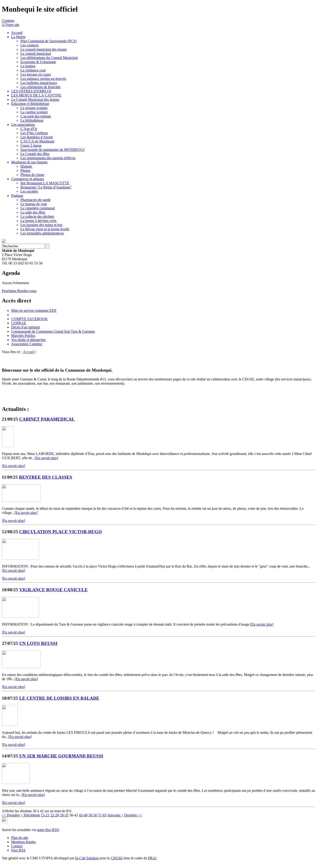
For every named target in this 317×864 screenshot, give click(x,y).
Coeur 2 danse (31, 145)
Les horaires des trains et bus (41, 225)
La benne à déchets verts (38, 221)
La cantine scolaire (34, 112)
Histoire (26, 166)
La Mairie (18, 37)
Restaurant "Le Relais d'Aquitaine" (46, 187)
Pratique (17, 196)
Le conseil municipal (35, 53)
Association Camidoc (26, 344)
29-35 (64, 815)
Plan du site (19, 838)
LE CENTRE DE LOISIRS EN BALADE (59, 698)
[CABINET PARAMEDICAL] (8, 446)
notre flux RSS (48, 830)
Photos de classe (32, 175)
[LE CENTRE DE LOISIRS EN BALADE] (10, 725)
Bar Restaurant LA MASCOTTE (44, 183)
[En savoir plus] (46, 458)
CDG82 (117, 858)
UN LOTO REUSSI (38, 643)
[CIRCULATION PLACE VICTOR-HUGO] (20, 558)
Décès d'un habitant (25, 327)
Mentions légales (23, 842)
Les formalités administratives (42, 233)
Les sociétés (29, 191)
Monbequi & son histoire (29, 162)
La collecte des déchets (37, 216)
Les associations (23, 125)
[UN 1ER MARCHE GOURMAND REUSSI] (16, 783)
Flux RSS (18, 850)
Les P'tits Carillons (34, 133)
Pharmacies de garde (35, 200)
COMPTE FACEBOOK (29, 319)
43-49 (83, 815)
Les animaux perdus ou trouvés (43, 79)
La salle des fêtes (32, 212)
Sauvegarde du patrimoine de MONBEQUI (52, 150)
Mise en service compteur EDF (34, 310)
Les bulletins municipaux (38, 83)
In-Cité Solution (87, 858)
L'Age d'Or (28, 129)
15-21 (45, 815)
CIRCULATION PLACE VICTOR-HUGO (60, 531)
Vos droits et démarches (28, 340)
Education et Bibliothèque (30, 104)
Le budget (27, 66)
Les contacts (29, 45)
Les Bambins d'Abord (36, 137)
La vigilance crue (33, 70)
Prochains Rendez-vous (19, 291)
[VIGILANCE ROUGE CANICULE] (20, 616)
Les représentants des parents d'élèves (47, 158)
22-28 (54, 815)
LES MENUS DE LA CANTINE (36, 95)
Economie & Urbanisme (38, 62)
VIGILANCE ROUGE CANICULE (53, 589)
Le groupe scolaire (34, 108)
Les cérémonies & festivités (40, 87)
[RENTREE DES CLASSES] (21, 501)
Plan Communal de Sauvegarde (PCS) (48, 41)
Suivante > (115, 815)
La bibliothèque (31, 120)
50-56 (92, 815)
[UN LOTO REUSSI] (21, 667)
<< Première (11, 815)
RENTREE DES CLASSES (45, 477)
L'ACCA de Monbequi (37, 141)
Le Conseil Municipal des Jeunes (35, 99)
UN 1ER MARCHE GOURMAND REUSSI (61, 756)
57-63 (102, 815)
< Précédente (30, 815)
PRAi (152, 858)
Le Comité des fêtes (34, 154)
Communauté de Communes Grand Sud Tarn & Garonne (53, 331)
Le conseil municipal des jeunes (43, 49)
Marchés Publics (23, 336)
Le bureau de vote (33, 204)
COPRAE (18, 323)
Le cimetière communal (37, 208)
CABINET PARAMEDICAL (47, 419)
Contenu (8, 21)
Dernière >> (133, 815)
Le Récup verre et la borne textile (44, 229)
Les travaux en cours (35, 74)
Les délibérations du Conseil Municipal (49, 58)
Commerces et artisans (27, 179)
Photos (25, 170)
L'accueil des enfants (35, 116)
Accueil (17, 33)
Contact (17, 846)
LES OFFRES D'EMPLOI (31, 91)
